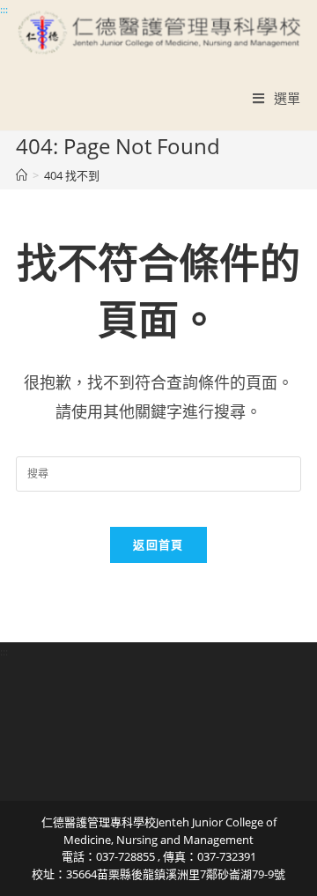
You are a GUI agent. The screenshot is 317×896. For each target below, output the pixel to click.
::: (4, 9)
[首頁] (21, 175)
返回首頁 (158, 544)
